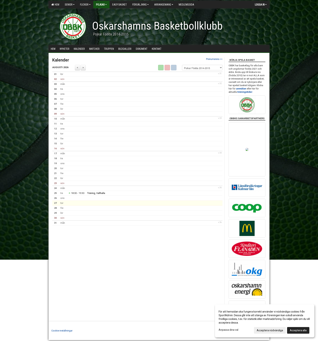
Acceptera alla (298, 330)
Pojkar (100, 4)
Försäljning (139, 4)
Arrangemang (162, 4)
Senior (69, 4)
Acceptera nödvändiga (270, 330)
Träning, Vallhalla (96, 193)
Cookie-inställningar (62, 330)
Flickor (84, 4)
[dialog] (264, 320)
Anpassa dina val (228, 329)
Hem (56, 4)
